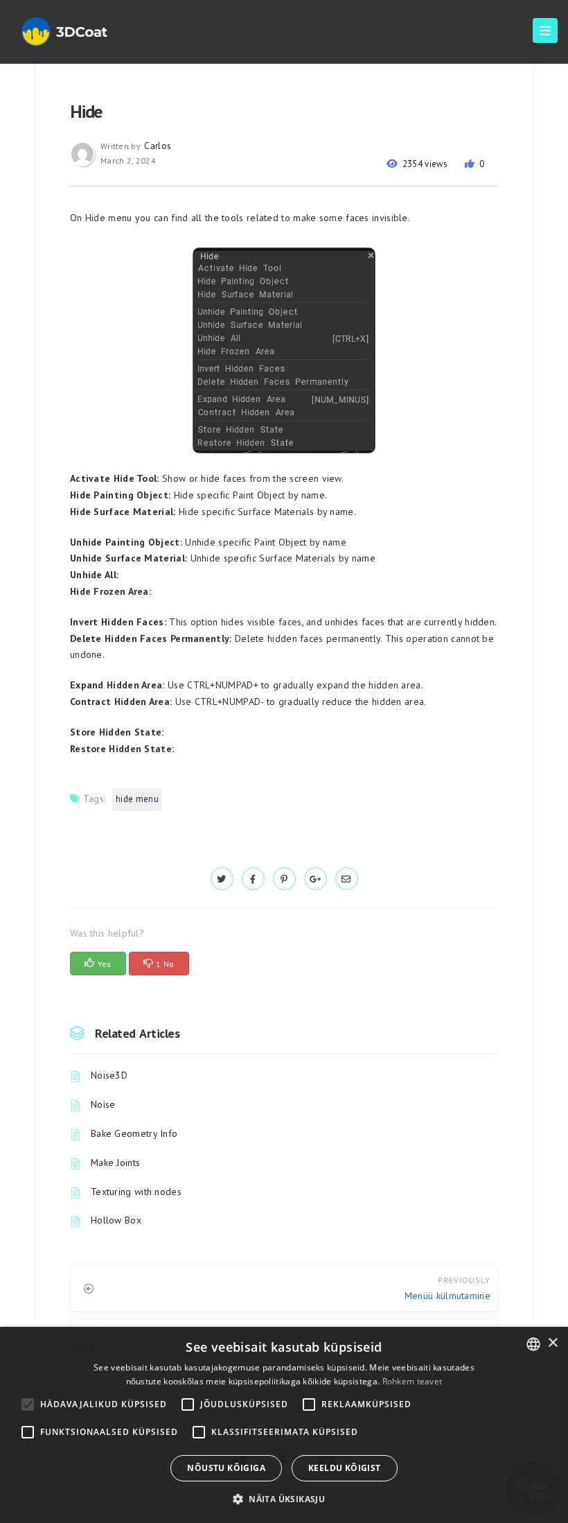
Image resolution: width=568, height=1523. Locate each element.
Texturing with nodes (136, 1191)
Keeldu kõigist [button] (344, 1468)
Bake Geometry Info (134, 1133)
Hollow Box (116, 1220)
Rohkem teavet (412, 1381)
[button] (284, 1499)
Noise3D (109, 1075)
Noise (103, 1104)
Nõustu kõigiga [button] (226, 1468)
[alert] (284, 1425)
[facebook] (253, 879)
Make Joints (115, 1162)
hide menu (137, 799)
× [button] (552, 1343)
